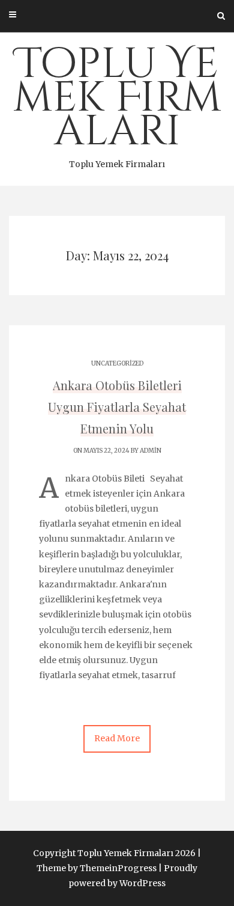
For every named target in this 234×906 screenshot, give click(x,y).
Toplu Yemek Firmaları (117, 103)
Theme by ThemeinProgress (97, 868)
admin (150, 451)
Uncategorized (117, 363)
